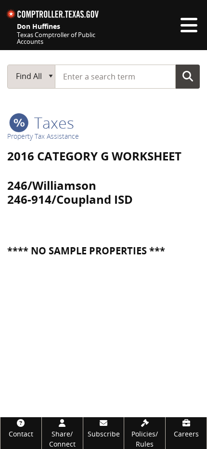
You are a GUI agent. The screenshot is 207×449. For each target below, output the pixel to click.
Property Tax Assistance (43, 136)
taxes (52, 122)
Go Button (188, 76)
